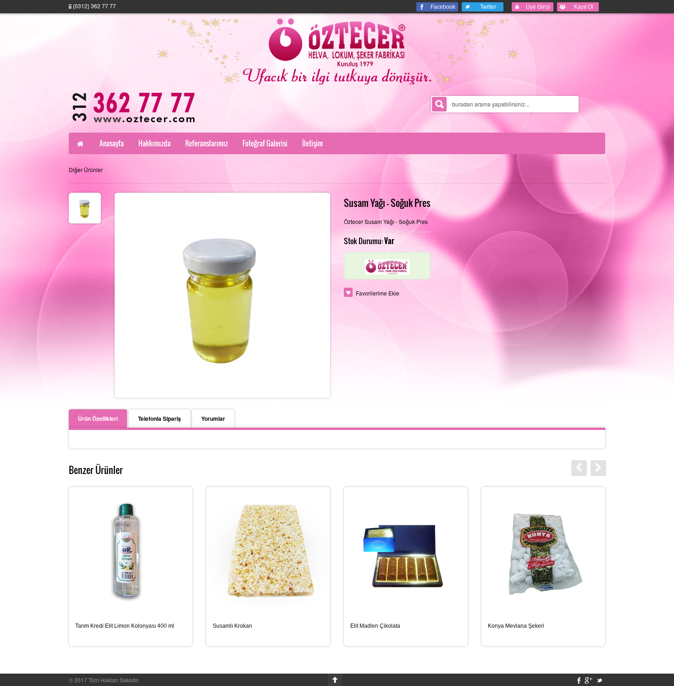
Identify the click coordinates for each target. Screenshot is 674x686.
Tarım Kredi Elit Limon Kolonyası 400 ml (124, 626)
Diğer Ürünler (86, 169)
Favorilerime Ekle (377, 293)
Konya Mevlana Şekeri (516, 626)
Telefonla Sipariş (159, 418)
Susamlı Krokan (232, 626)
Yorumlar (213, 418)
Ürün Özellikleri (98, 418)
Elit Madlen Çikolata (375, 626)
